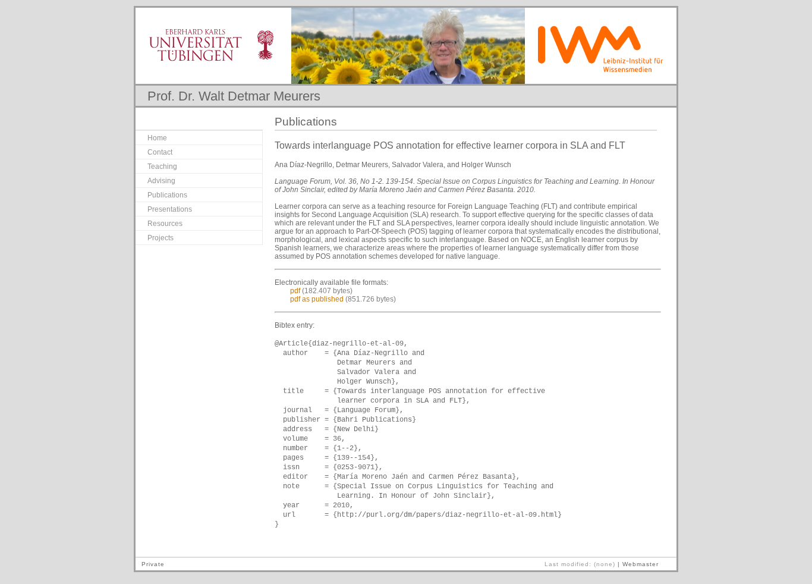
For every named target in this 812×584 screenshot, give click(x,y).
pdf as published (317, 299)
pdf (295, 291)
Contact (159, 152)
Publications (167, 195)
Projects (160, 238)
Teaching (162, 166)
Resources (164, 223)
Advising (161, 181)
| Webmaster (638, 564)
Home (157, 138)
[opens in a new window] (213, 59)
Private (153, 564)
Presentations (169, 209)
